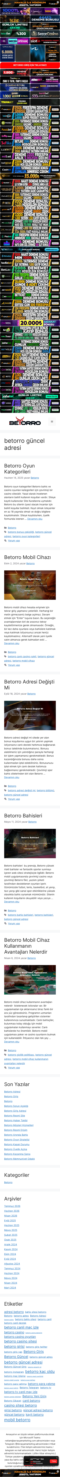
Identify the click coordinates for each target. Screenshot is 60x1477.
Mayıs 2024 (10, 1278)
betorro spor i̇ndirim (11, 1388)
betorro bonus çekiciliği (21, 532)
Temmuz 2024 (12, 1268)
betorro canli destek (15, 1323)
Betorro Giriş (11, 1096)
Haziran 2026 (11, 1211)
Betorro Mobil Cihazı (27, 557)
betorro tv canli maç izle (20, 1392)
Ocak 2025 (10, 1239)
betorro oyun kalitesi (28, 1380)
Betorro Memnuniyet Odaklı (19, 1158)
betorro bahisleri (44, 915)
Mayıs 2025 (10, 1230)
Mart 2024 (10, 1287)
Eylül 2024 (10, 1259)
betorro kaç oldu (40, 1371)
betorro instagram (14, 1372)
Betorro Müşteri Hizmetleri (18, 1125)
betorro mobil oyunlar (11, 1380)
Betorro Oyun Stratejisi (16, 1139)
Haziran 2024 (11, 1273)
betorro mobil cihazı (24, 660)
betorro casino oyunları (20, 1336)
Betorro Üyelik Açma (15, 1149)
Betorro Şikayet (12, 1400)
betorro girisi (14, 1346)
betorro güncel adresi (16, 794)
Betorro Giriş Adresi (15, 1110)
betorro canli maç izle (21, 1327)
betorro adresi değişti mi (21, 790)
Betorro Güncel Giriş (15, 1366)
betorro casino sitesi (20, 1341)
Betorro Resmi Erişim (15, 1130)
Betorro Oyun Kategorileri (19, 469)
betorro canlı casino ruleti (22, 656)
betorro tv (45, 1387)
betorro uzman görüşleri (12, 1397)
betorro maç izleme (15, 1376)
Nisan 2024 (10, 1283)
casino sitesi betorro (20, 1405)
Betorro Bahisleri (23, 816)
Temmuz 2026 (12, 1206)
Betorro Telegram (29, 1387)
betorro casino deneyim (34, 1333)
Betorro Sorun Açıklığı (16, 1106)
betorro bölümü (45, 790)
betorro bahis (9, 1320)
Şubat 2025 (10, 1235)
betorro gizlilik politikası (21, 1054)
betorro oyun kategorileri (26, 536)
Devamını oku (34, 518)
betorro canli (44, 1319)
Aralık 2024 (10, 1244)
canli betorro (31, 1400)
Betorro (12, 527)
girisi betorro (13, 1410)
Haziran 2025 (11, 1225)
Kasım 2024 (11, 1249)
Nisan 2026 (10, 1215)
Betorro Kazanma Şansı (17, 1154)
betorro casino (14, 1332)
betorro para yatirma (15, 1384)
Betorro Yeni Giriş (34, 1396)
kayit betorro (35, 1414)
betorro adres (21, 1315)
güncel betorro (14, 1414)
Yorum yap (14, 540)
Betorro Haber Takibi (15, 1120)
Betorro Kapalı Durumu (16, 1144)
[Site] (30, 109)
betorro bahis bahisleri (20, 915)
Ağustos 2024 (12, 1263)
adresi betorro (14, 1312)
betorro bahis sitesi (25, 1319)
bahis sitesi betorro (35, 1312)
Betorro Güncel (16, 1357)
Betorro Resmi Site (14, 1115)
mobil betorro (17, 1419)
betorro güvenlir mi (34, 1367)
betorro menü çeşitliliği (35, 1376)
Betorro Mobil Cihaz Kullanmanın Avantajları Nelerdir (27, 946)
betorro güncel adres (41, 1357)
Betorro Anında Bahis (16, 1134)
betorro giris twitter (36, 1346)
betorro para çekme (41, 1384)
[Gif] (30, 176)
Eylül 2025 (10, 1220)
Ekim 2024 (10, 1254)
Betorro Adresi (12, 1091)
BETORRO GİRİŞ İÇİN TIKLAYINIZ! (30, 65)
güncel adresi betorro (38, 1410)
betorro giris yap (13, 1352)
